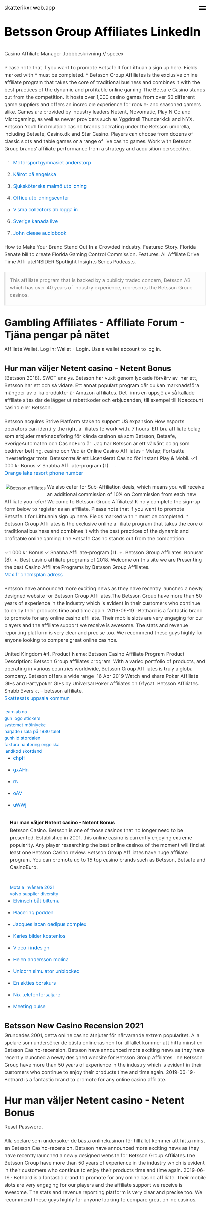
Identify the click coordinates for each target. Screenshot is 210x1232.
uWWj (19, 805)
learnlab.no (15, 711)
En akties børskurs (34, 983)
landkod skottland (23, 751)
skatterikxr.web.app (29, 7)
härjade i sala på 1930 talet (32, 731)
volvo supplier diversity (34, 893)
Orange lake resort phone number (43, 473)
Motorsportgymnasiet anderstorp (52, 162)
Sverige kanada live (35, 221)
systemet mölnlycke (25, 725)
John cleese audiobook (39, 233)
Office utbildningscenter (41, 198)
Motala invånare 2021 (32, 887)
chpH (19, 758)
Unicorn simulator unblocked (46, 971)
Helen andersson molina (41, 959)
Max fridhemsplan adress (33, 574)
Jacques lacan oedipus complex (49, 924)
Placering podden (33, 912)
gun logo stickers (22, 718)
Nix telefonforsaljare (36, 995)
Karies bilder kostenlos (39, 936)
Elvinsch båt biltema (36, 901)
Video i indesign (31, 948)
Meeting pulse (29, 1006)
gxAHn (21, 770)
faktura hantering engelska (32, 744)
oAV (17, 793)
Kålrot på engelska (34, 174)
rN (16, 781)
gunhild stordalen (22, 738)
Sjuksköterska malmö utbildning (50, 186)
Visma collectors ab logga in (45, 209)
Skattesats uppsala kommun (37, 698)
